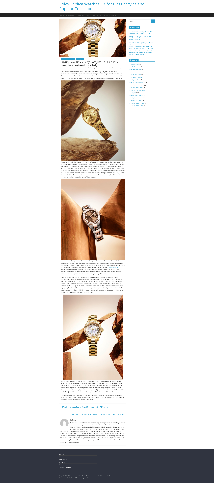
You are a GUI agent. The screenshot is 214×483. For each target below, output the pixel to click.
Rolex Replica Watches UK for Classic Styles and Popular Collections (102, 6)
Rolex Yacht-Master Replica (136, 105)
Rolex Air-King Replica (134, 67)
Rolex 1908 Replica (134, 64)
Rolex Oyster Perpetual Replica (137, 90)
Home (62, 15)
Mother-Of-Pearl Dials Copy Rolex (116, 68)
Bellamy (73, 68)
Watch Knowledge (110, 15)
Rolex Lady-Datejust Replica (67, 59)
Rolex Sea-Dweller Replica (136, 95)
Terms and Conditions (65, 467)
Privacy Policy (63, 465)
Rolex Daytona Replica (135, 74)
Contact (88, 15)
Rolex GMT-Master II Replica (136, 82)
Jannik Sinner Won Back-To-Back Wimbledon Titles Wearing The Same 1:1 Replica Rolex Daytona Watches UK (141, 37)
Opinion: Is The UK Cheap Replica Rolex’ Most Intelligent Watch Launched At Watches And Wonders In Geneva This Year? (141, 52)
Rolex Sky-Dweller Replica (136, 98)
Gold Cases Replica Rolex (101, 68)
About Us (81, 15)
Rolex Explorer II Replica (135, 77)
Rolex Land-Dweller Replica (136, 87)
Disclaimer (62, 462)
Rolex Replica (70, 15)
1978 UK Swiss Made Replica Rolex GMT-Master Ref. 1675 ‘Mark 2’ (83, 407)
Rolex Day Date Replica (135, 72)
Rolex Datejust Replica (135, 69)
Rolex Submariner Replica (135, 100)
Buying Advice (97, 15)
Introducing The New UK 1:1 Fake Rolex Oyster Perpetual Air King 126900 (99, 414)
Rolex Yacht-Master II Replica (137, 103)
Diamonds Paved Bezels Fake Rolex (86, 68)
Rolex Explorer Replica (135, 80)
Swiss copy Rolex (113, 267)
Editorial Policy (63, 459)
